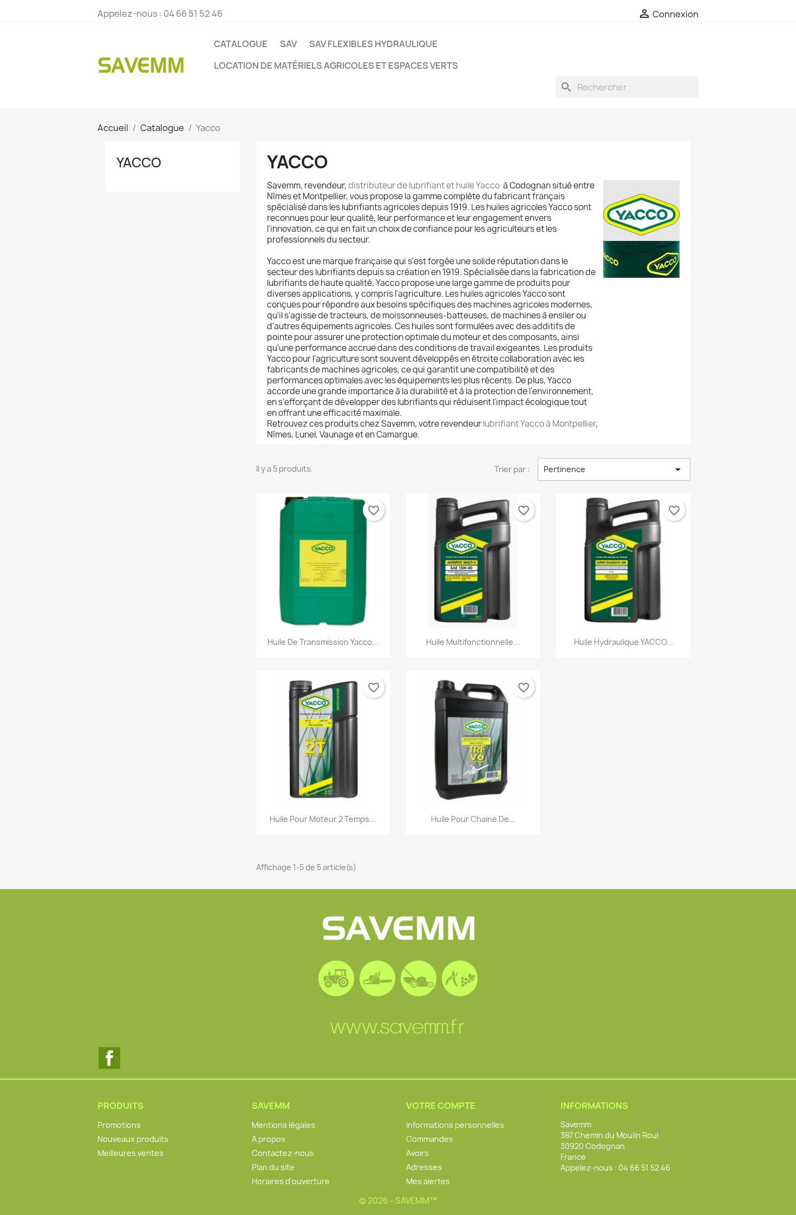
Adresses (424, 1167)
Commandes (429, 1139)
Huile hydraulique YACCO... (623, 642)
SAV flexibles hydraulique (373, 44)
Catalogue (240, 44)
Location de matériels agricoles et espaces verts (336, 65)
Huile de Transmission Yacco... (323, 642)
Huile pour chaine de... (473, 819)
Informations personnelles (455, 1125)
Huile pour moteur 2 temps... (323, 819)
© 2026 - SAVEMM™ (398, 1200)
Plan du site (273, 1167)
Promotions (119, 1125)
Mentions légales (283, 1125)
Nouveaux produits (132, 1139)
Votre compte (440, 1106)
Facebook (109, 1058)
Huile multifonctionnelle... (473, 642)
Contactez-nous (283, 1153)
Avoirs (417, 1153)
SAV (288, 44)
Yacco (138, 162)
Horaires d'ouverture (291, 1181)
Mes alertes (428, 1181)
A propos (268, 1139)
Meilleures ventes (130, 1153)
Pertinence (614, 469)
